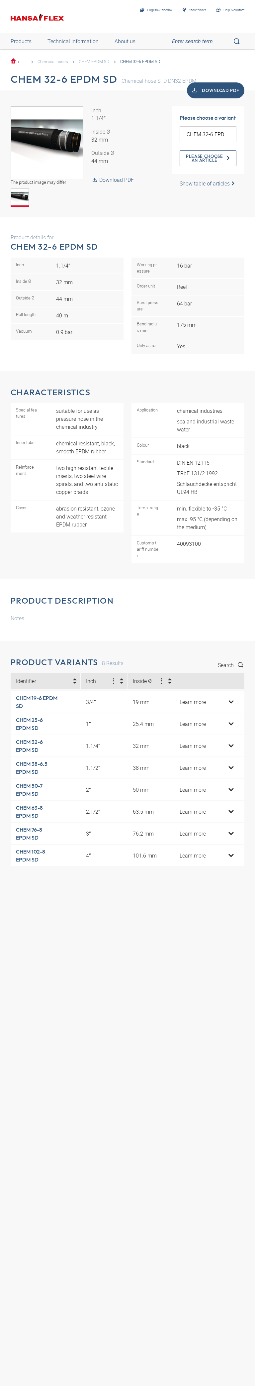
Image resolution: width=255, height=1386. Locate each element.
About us (125, 41)
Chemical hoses (53, 61)
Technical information (73, 41)
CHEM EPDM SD (94, 61)
